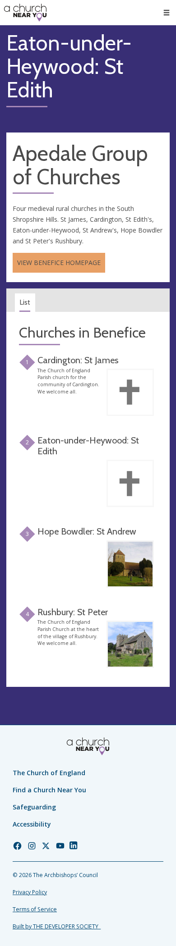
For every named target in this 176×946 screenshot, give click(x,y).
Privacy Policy (30, 892)
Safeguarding (34, 807)
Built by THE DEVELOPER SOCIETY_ (57, 926)
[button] (166, 12)
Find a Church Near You (49, 790)
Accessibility (32, 824)
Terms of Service (35, 909)
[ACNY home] (25, 13)
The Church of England (49, 772)
